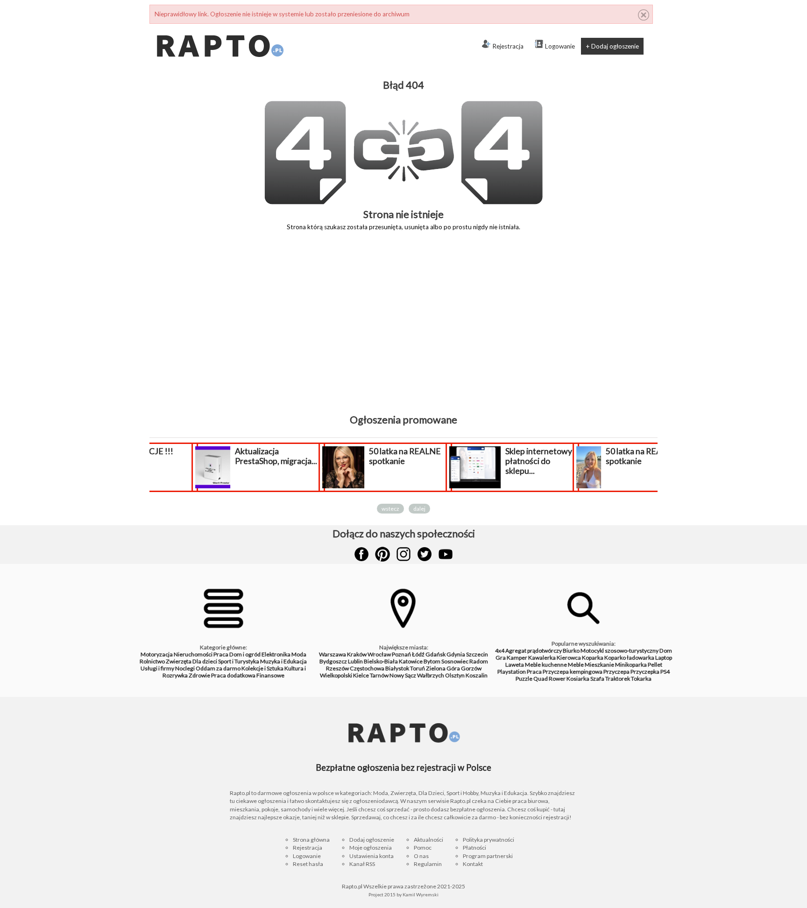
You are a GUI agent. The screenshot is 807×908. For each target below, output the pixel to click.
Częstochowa (367, 668)
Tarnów (379, 675)
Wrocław (379, 654)
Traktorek (617, 678)
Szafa (597, 678)
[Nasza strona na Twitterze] (424, 554)
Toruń (417, 668)
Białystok (397, 668)
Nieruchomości (193, 654)
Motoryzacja (157, 654)
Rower (557, 678)
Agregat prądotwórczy (533, 650)
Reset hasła (308, 863)
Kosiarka (577, 678)
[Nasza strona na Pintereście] (382, 554)
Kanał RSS (362, 863)
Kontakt (473, 863)
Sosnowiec (454, 661)
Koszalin (477, 675)
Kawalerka (542, 657)
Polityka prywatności (488, 839)
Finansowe (270, 675)
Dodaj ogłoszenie (371, 839)
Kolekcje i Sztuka (262, 668)
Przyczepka (644, 671)
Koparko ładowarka (629, 657)
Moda (298, 654)
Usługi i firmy (157, 668)
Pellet (655, 664)
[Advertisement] (403, 329)
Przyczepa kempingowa (572, 671)
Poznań (401, 654)
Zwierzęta (178, 661)
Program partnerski (488, 855)
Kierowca (569, 657)
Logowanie (560, 46)
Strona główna (311, 839)
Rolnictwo (152, 661)
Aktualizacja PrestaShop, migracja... (239, 456)
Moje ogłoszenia (370, 847)
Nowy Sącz (402, 675)
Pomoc (423, 847)
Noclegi (185, 668)
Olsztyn (455, 675)
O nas (421, 855)
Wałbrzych (430, 675)
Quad (540, 678)
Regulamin (428, 863)
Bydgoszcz (333, 661)
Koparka (592, 657)
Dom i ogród (245, 654)
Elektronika (276, 654)
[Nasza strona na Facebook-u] (361, 554)
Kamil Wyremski (421, 894)
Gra (501, 657)
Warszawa (332, 654)
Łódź (418, 654)
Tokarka (641, 678)
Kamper (517, 657)
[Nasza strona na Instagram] (403, 554)
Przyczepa (616, 671)
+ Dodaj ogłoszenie (612, 46)
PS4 (665, 671)
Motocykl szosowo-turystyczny (619, 650)
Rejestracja (508, 46)
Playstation (511, 671)
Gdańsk (435, 654)
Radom (478, 661)
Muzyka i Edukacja (283, 661)
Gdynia (455, 654)
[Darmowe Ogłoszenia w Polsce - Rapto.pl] (219, 27)
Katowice (411, 661)
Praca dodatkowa (233, 675)
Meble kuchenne (546, 664)
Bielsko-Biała (381, 661)
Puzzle (524, 678)
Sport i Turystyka (238, 661)
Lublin (355, 661)
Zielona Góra (443, 668)
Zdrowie (199, 675)
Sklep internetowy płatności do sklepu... (501, 461)
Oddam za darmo (218, 668)
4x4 (499, 650)
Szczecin (477, 654)
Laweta (514, 664)
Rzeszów (337, 668)
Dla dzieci (204, 661)
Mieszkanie (599, 664)
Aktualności (428, 839)
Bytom (432, 661)
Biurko (571, 650)
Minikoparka (631, 664)
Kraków (357, 654)
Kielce (361, 675)
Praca (220, 654)
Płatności (474, 847)
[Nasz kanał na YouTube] (445, 554)
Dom (665, 650)
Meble (576, 664)
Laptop (663, 657)
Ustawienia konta (371, 855)
